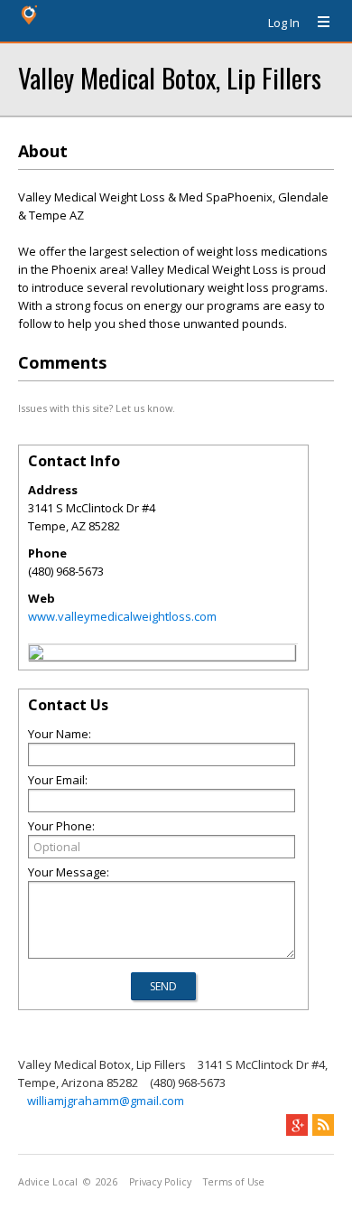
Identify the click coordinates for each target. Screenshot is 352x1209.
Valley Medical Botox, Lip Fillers (169, 77)
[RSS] (323, 1125)
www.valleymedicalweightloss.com (122, 616)
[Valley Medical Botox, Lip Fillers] (36, 655)
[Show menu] (317, 22)
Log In (284, 22)
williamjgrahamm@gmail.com (105, 1100)
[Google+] (297, 1125)
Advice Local (48, 1182)
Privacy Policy (160, 1182)
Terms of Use (233, 1182)
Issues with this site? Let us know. (96, 408)
